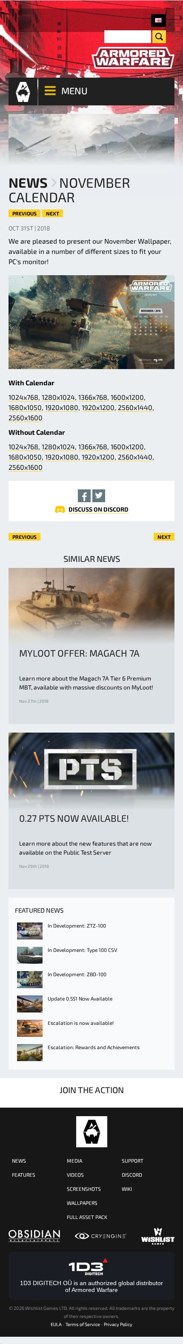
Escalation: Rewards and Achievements (94, 1047)
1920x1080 (61, 407)
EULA (56, 1324)
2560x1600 (26, 417)
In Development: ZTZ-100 (77, 925)
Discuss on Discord (99, 509)
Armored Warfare (91, 1131)
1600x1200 (127, 397)
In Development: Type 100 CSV (82, 950)
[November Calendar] (158, 20)
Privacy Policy (118, 1324)
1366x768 (92, 397)
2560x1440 (135, 407)
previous (24, 213)
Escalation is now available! (81, 1023)
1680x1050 (25, 407)
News (28, 182)
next (52, 213)
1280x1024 (58, 397)
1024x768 (23, 397)
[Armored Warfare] (133, 58)
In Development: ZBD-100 (77, 974)
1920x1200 (98, 407)
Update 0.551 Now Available (80, 998)
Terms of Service (83, 1324)
